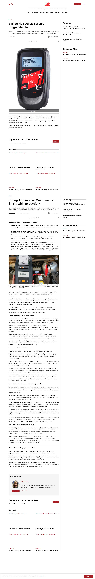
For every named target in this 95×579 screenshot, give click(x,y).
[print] (58, 41)
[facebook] (29, 41)
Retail (28, 12)
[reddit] (36, 41)
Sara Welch (12, 213)
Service (10, 19)
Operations (65, 12)
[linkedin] (31, 41)
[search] (12, 4)
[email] (38, 41)
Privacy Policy (42, 575)
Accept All (89, 576)
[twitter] (34, 41)
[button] (10, 4)
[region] (47, 576)
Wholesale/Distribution (46, 12)
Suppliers (57, 12)
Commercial (35, 12)
